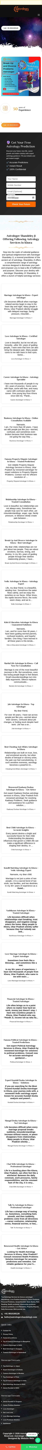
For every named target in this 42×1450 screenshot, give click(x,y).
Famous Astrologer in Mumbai (13, 1373)
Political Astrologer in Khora (20, 1062)
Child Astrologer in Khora (20, 849)
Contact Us (7, 1330)
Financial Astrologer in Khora (20, 1021)
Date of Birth (11, 195)
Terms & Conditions (10, 1338)
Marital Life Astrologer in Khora (20, 686)
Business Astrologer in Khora (20, 441)
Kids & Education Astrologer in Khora (20, 645)
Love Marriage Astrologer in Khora (20, 981)
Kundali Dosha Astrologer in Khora (20, 1102)
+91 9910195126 (12, 1313)
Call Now (12, 1447)
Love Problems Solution (11, 1420)
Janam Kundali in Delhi (11, 1388)
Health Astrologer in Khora (20, 1268)
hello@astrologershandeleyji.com (20, 1317)
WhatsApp (33, 1447)
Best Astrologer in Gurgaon (12, 1349)
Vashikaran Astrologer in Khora (20, 935)
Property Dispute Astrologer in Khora (20, 481)
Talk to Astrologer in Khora (20, 1228)
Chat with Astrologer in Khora (20, 1187)
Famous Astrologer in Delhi (12, 1345)
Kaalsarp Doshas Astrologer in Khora (20, 809)
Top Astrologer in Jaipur (11, 1366)
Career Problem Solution (11, 1405)
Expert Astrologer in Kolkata (13, 1369)
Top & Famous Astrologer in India (14, 1380)
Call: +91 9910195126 (11, 28)
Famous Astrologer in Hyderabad (14, 1352)
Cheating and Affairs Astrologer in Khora (20, 769)
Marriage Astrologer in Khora (20, 318)
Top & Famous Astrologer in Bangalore (16, 1341)
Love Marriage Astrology (11, 1416)
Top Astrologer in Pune (11, 1377)
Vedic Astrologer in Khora (20, 604)
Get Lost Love (8, 1412)
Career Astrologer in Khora (20, 400)
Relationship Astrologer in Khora (20, 522)
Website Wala (27, 1438)
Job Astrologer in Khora (20, 728)
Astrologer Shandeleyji (25, 1436)
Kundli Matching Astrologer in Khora (20, 892)
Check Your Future (21, 204)
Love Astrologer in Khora (20, 359)
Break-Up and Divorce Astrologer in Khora (20, 563)
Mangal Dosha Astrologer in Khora (20, 1146)
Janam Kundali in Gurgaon (12, 1401)
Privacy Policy (8, 1334)
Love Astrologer (8, 1409)
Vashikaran (7, 1423)
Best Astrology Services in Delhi (14, 1384)
